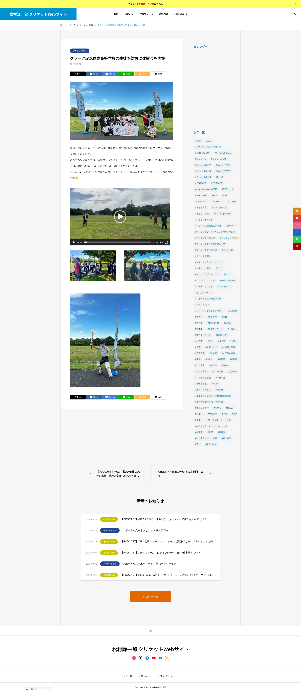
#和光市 (199, 341)
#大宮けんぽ (211, 347)
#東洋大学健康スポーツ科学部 (209, 402)
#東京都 (219, 389)
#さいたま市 (227, 250)
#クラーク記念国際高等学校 (208, 226)
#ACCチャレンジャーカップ (208, 147)
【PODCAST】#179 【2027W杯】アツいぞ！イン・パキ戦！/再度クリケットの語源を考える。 (168, 575)
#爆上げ (199, 420)
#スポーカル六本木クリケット (209, 262)
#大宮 (198, 347)
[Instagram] (134, 658)
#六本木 (199, 329)
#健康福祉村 (213, 323)
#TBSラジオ (227, 189)
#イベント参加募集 (222, 213)
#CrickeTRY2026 (203, 177)
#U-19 (214, 195)
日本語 (33, 689)
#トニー (227, 274)
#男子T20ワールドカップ (219, 420)
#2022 (208, 141)
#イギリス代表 (202, 213)
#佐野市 (199, 323)
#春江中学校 (217, 371)
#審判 (198, 359)
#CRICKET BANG (223, 153)
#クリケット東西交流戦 (206, 250)
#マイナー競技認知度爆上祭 (208, 298)
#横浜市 (229, 408)
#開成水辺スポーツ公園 (206, 438)
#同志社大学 (221, 335)
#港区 (234, 414)
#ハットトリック (227, 280)
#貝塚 (210, 432)
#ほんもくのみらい (204, 292)
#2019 (198, 141)
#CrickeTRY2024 (203, 171)
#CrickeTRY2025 (223, 171)
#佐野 (224, 317)
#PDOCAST (200, 183)
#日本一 (225, 365)
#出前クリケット (215, 329)
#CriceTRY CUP (202, 153)
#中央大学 (212, 317)
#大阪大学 (200, 353)
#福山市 (199, 432)
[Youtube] (154, 658)
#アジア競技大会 (219, 207)
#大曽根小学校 (228, 347)
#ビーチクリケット (204, 286)
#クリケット (231, 226)
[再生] (74, 242)
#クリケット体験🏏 (229, 238)
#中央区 (199, 317)
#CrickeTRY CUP (219, 159)
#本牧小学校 (201, 383)
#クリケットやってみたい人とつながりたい (215, 232)
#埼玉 (210, 341)
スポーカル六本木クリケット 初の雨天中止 (147, 530)
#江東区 (199, 414)
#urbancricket (201, 201)
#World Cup (218, 201)
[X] (140, 658)
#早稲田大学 (201, 371)
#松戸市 (217, 408)
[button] (120, 216)
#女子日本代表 (228, 353)
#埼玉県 (221, 341)
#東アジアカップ (203, 389)
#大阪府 (213, 353)
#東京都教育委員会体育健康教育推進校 (213, 396)
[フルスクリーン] (166, 242)
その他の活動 (109, 519)
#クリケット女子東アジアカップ (210, 244)
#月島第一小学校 (203, 377)
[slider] (117, 242)
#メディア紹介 (202, 305)
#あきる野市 (201, 207)
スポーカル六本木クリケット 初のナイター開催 (149, 563)
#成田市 (213, 365)
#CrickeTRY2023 (223, 165)
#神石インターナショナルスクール (211, 426)
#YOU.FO (232, 201)
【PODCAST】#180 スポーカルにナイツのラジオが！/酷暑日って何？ (160, 552)
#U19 (224, 195)
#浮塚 (224, 414)
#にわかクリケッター (205, 280)
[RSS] (167, 658)
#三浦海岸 (232, 311)
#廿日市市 (200, 365)
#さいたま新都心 (203, 256)
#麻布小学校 (211, 444)
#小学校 (209, 359)
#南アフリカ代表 (203, 335)
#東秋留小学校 (202, 408)
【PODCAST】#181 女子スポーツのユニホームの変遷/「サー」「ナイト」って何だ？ (168, 541)
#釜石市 (221, 432)
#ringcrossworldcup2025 (206, 189)
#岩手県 (221, 359)
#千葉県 (231, 329)
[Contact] (160, 658)
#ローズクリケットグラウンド (209, 311)
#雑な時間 (226, 438)
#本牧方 (215, 383)
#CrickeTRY (200, 159)
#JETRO (220, 177)
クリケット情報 (79, 51)
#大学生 (233, 341)
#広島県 (233, 359)
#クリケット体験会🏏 (205, 238)
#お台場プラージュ (204, 220)
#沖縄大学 (212, 414)
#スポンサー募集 (203, 268)
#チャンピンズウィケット (207, 274)
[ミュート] (161, 242)
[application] (120, 216)
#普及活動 (232, 371)
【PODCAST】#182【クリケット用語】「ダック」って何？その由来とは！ (164, 519)
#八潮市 (227, 323)
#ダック (219, 268)
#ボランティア (224, 286)
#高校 (198, 444)
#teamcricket (201, 195)
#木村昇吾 (220, 377)
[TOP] (150, 630)
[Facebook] (147, 658)
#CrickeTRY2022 (203, 165)
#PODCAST (216, 183)
